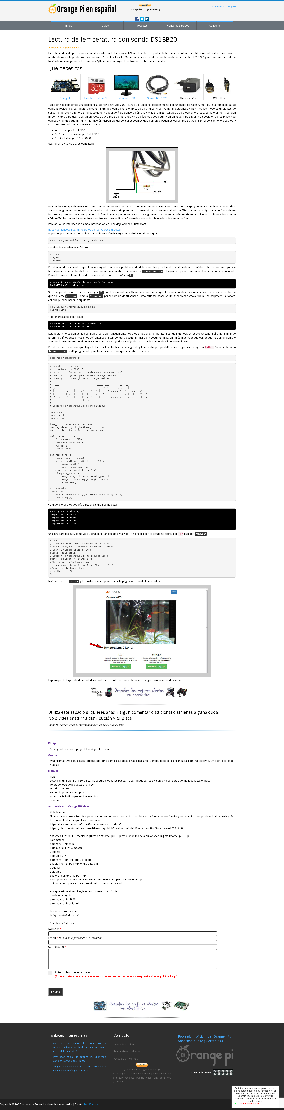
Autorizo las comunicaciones (117, 974)
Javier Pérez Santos (125, 1044)
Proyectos (142, 25)
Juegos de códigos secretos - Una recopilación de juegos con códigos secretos (79, 1068)
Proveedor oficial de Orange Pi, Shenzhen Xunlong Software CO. (204, 1039)
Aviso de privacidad (126, 1058)
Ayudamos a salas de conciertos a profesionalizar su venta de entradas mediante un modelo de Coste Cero (79, 1047)
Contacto (214, 25)
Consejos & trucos (178, 25)
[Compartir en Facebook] (137, 18)
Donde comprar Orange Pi (224, 6)
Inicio (68, 25)
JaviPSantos (91, 1104)
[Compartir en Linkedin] (147, 18)
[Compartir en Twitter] (142, 18)
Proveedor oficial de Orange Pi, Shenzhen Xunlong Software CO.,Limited (79, 1059)
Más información (249, 1103)
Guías (105, 25)
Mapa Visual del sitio (127, 1051)
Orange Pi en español (87, 9)
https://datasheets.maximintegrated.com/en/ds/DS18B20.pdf (85, 229)
